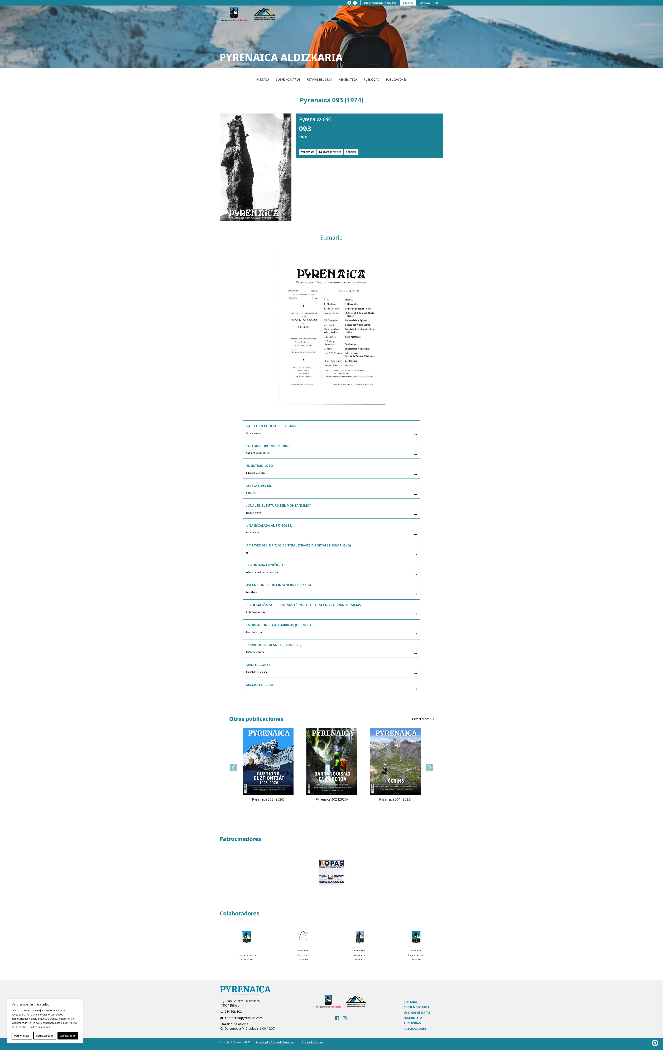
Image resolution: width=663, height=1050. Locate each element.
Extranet (408, 2)
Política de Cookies (312, 1042)
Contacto (425, 2)
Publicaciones (396, 79)
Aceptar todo (68, 1035)
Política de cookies (39, 1027)
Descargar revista (330, 151)
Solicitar (351, 151)
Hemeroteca (348, 79)
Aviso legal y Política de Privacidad (275, 1042)
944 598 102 (233, 1011)
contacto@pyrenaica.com (244, 1018)
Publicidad (371, 79)
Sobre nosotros (288, 79)
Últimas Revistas (319, 79)
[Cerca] (79, 1002)
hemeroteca (420, 719)
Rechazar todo (45, 1035)
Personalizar (21, 1035)
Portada (262, 79)
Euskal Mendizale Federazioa (380, 2)
